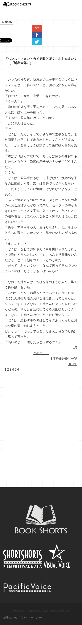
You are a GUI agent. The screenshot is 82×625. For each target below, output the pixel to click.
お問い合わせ (10, 617)
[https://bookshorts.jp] (17, 4)
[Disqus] (41, 424)
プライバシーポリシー (30, 617)
